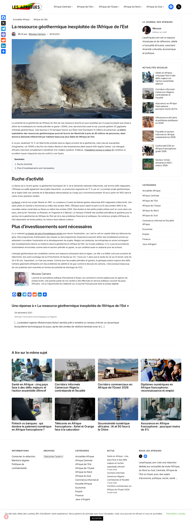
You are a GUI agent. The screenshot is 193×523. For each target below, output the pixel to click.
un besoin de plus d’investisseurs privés (43, 233)
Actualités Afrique (21, 19)
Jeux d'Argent (149, 244)
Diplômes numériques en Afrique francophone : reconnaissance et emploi (157, 387)
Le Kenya (16, 202)
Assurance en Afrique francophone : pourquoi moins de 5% (166, 106)
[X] (3, 23)
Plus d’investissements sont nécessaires (35, 168)
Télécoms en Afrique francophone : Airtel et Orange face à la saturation (74, 426)
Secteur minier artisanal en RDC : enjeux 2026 (164, 163)
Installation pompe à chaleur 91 (99, 150)
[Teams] (3, 34)
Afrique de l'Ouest (151, 205)
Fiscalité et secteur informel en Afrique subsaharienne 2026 (165, 134)
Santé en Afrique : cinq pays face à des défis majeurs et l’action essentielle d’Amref (165, 78)
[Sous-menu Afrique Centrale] (72, 6)
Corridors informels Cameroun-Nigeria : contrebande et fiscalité (165, 93)
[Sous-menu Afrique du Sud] (163, 6)
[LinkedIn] (3, 46)
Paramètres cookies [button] (175, 513)
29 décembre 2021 (23, 312)
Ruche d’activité (24, 164)
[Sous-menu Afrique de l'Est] (94, 6)
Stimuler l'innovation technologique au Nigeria (35, 316)
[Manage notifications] (6, 517)
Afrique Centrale (150, 195)
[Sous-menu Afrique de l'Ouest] (118, 6)
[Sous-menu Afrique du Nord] (141, 6)
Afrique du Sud (150, 215)
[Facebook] (3, 17)
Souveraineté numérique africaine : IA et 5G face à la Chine (114, 426)
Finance (146, 239)
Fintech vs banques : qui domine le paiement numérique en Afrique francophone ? (31, 426)
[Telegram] (3, 29)
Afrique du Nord (150, 210)
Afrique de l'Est (150, 200)
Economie (147, 229)
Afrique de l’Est (40, 19)
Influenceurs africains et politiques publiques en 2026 (166, 120)
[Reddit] (3, 40)
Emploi (145, 234)
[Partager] (3, 51)
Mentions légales (20, 460)
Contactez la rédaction (23, 456)
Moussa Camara (37, 34)
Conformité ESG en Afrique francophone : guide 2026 (166, 148)
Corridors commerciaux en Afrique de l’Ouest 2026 (115, 386)
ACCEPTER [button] (96, 518)
